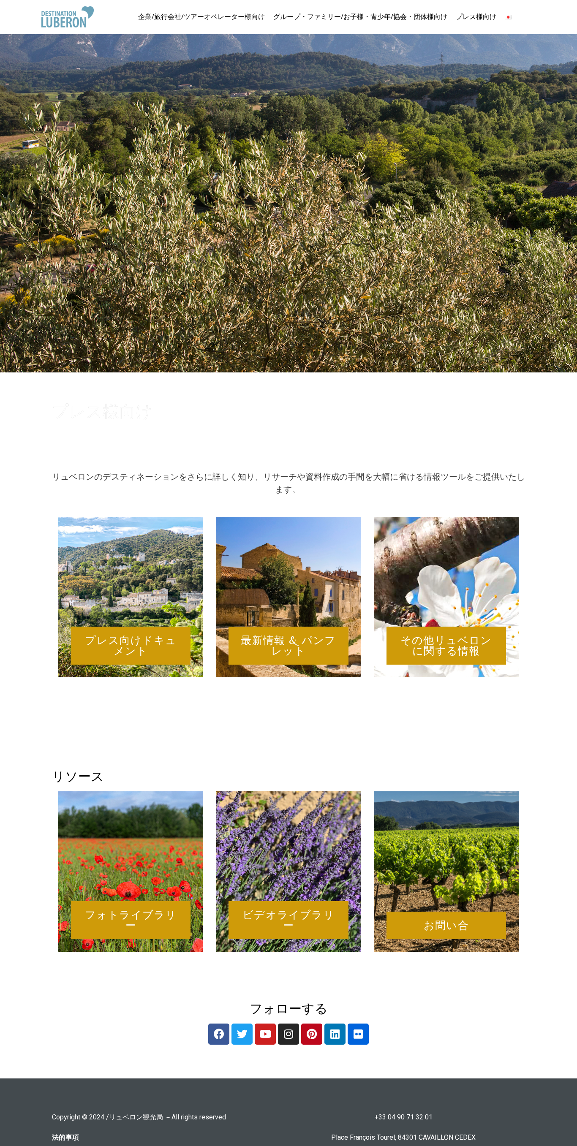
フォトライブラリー (131, 920)
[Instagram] (288, 1034)
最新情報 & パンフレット (288, 645)
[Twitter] (242, 1034)
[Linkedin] (335, 1034)
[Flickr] (358, 1034)
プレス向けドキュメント (131, 645)
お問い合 (446, 925)
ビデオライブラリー (288, 920)
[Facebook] (218, 1034)
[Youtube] (265, 1034)
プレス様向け (476, 16)
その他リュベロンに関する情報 (446, 645)
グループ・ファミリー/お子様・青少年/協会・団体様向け (360, 16)
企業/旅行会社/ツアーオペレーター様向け (201, 16)
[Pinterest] (311, 1034)
